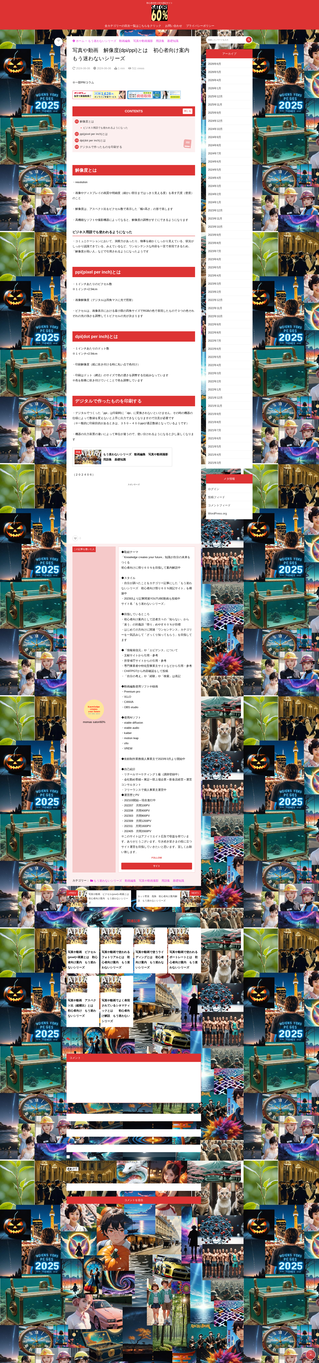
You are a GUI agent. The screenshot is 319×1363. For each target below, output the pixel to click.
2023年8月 (214, 243)
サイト (70, 1142)
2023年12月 (215, 210)
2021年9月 (214, 414)
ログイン (213, 489)
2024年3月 (214, 186)
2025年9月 (214, 112)
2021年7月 (214, 430)
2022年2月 (214, 381)
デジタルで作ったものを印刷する (101, 147)
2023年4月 (214, 275)
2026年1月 (214, 88)
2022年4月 (214, 365)
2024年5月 (214, 169)
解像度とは (87, 121)
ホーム (79, 41)
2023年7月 (214, 251)
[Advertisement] (133, 510)
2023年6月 (214, 259)
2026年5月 (214, 72)
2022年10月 (215, 316)
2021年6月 (214, 438)
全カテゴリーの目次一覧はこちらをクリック (133, 25)
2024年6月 (214, 161)
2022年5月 (214, 357)
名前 (71, 1111)
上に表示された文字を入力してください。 (93, 1180)
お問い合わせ (173, 25)
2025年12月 (215, 96)
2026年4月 (214, 80)
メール (72, 1126)
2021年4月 (214, 454)
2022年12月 (215, 300)
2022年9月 (214, 324)
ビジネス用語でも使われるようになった (105, 127)
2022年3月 (214, 373)
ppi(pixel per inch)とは (94, 134)
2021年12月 (215, 397)
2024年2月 (214, 194)
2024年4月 (214, 177)
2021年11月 (215, 405)
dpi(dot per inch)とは (93, 140)
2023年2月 (214, 291)
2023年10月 (215, 226)
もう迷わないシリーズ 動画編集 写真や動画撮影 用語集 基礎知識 (133, 41)
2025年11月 (215, 104)
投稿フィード (216, 497)
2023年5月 (214, 267)
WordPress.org (217, 513)
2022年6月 (214, 348)
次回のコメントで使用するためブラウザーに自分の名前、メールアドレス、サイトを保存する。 (112, 1162)
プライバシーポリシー (200, 25)
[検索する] (249, 40)
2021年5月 (214, 446)
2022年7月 (214, 340)
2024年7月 (214, 153)
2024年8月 (214, 145)
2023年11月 (215, 218)
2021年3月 (214, 462)
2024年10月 (215, 129)
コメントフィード (219, 505)
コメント (76, 1057)
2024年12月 (215, 120)
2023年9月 (214, 234)
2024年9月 (214, 137)
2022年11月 (215, 308)
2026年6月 (214, 63)
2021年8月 (214, 422)
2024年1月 (214, 202)
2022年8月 (214, 332)
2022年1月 (214, 389)
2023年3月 (214, 283)
